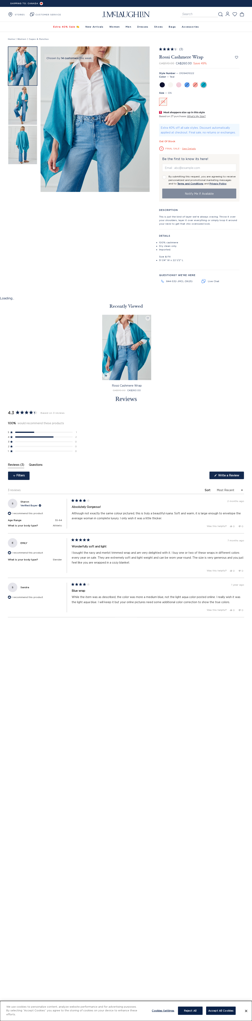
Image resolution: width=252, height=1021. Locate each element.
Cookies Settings (163, 1010)
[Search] (220, 14)
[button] (22, 66)
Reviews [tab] (16, 465)
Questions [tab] (36, 465)
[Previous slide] (46, 119)
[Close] (246, 1011)
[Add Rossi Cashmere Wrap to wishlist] (236, 57)
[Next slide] (143, 119)
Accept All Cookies (220, 1010)
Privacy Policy (217, 183)
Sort (208, 490)
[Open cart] (241, 14)
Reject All (190, 1010)
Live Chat (213, 281)
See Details (189, 148)
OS (163, 101)
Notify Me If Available (199, 193)
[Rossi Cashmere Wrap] (126, 347)
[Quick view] (105, 376)
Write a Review (230, 476)
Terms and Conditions (190, 183)
